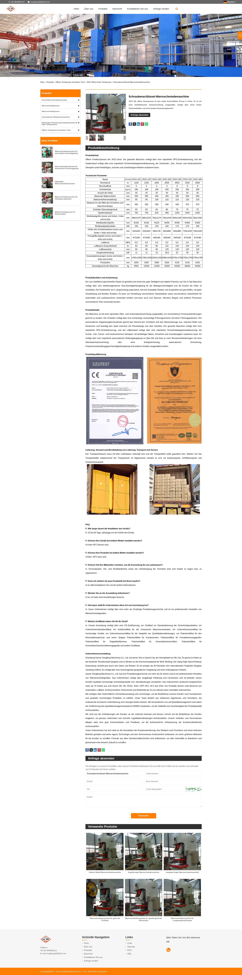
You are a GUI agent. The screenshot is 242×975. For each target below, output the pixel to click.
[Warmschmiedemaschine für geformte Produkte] (105, 898)
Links (129, 943)
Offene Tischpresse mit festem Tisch (70, 82)
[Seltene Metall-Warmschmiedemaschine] (105, 852)
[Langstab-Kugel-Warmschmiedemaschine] (182, 852)
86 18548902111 (18, 2)
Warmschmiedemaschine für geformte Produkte (105, 919)
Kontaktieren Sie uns (137, 9)
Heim (76, 9)
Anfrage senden (161, 9)
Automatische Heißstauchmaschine (56, 117)
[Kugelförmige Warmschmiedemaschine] (143, 852)
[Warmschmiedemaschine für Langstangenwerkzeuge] (182, 898)
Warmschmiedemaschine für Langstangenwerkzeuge (182, 919)
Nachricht (117, 9)
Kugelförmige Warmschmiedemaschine (143, 872)
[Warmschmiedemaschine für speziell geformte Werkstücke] (143, 898)
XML (129, 954)
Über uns (88, 9)
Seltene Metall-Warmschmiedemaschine (105, 872)
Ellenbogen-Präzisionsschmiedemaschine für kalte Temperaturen (60, 123)
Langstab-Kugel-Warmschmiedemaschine (182, 872)
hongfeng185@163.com (40, 2)
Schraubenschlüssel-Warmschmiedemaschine (131, 82)
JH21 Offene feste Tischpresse (99, 82)
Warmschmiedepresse (50, 106)
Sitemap (131, 947)
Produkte (102, 9)
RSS (129, 950)
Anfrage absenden (139, 115)
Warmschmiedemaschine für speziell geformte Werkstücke (143, 919)
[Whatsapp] (168, 950)
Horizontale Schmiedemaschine (54, 100)
